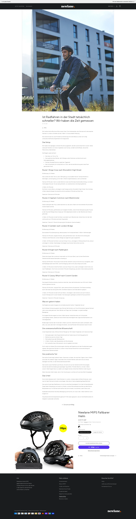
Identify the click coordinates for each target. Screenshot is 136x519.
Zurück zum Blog (69, 404)
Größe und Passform (64, 486)
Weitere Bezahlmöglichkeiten (94, 450)
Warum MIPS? (62, 484)
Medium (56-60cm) (85, 432)
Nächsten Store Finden (64, 489)
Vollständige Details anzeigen (107, 455)
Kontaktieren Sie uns (107, 486)
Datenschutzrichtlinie (33, 510)
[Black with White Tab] (79, 427)
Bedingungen (43, 510)
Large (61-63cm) (97, 432)
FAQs (103, 481)
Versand (86, 422)
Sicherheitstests (63, 481)
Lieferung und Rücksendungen (109, 484)
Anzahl (79, 435)
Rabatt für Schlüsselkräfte (65, 493)
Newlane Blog (62, 496)
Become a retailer (63, 499)
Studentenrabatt (63, 491)
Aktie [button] (45, 127)
